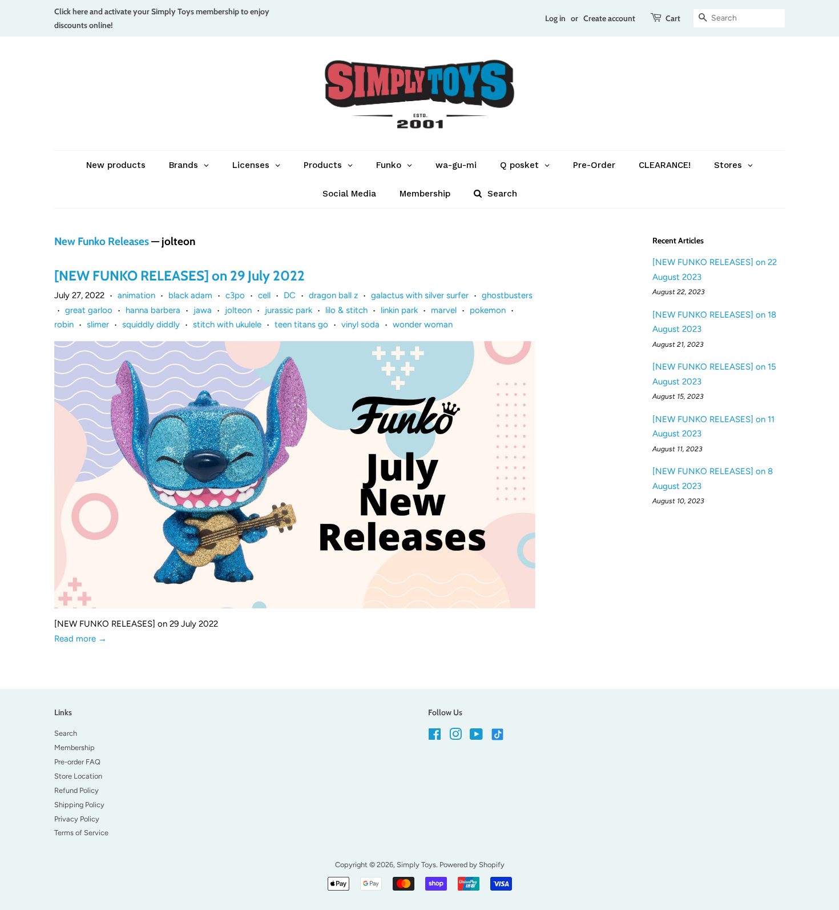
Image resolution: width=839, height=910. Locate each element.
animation (136, 295)
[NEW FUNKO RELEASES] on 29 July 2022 (179, 275)
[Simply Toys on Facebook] (434, 736)
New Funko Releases (101, 241)
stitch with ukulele (227, 324)
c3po (235, 295)
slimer (98, 324)
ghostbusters (507, 295)
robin (64, 324)
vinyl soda (360, 324)
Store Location (78, 776)
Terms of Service (81, 832)
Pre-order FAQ (77, 761)
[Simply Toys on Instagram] (455, 736)
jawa (202, 310)
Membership (74, 747)
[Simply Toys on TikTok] (498, 733)
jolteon (238, 310)
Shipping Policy (79, 804)
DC (290, 295)
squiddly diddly (151, 324)
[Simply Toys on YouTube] (476, 736)
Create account (609, 18)
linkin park (399, 310)
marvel (444, 310)
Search (65, 733)
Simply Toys (416, 864)
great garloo (88, 310)
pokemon (488, 310)
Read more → (80, 639)
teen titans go (301, 324)
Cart (672, 18)
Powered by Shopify (472, 864)
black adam (190, 295)
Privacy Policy (76, 819)
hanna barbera (153, 310)
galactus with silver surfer (420, 295)
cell (264, 295)
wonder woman (423, 324)
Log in (555, 18)
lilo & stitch (346, 310)
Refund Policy (76, 790)
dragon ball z (333, 295)
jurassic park (288, 310)
